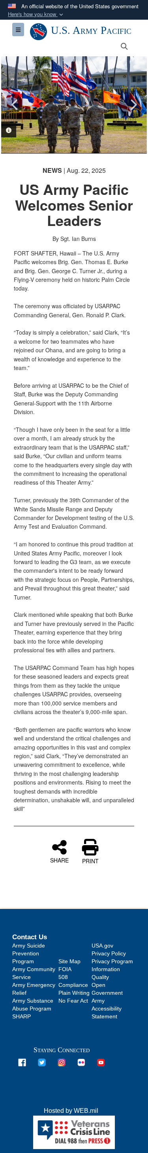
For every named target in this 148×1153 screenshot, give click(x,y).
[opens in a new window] (22, 1062)
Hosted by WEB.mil (71, 1110)
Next (133, 105)
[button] (36, 14)
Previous (15, 105)
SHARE (59, 859)
